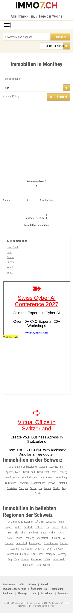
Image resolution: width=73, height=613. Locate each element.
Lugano (64, 543)
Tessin (33, 488)
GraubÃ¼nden (29, 477)
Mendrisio (39, 548)
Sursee (64, 527)
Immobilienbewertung (14, 588)
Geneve (10, 257)
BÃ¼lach (28, 527)
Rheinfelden (42, 537)
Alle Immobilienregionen (20, 521)
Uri (40, 488)
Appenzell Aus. (13, 472)
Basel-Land (29, 472)
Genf (8, 477)
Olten (38, 564)
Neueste (40, 218)
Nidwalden (10, 482)
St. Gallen (12, 488)
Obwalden (24, 482)
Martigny (50, 554)
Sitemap (22, 593)
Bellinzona (26, 548)
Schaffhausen (38, 482)
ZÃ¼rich (36, 493)
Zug (64, 488)
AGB (21, 584)
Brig (10, 559)
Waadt (10, 267)
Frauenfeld (21, 543)
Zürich (10, 272)
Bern (9, 252)
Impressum (9, 584)
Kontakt (45, 584)
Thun (23, 532)
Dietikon (39, 527)
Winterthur (51, 521)
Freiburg (63, 472)
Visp (16, 559)
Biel (17, 532)
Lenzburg (29, 537)
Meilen (18, 527)
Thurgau (23, 488)
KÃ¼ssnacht (59, 559)
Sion (33, 554)
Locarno (14, 548)
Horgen (8, 527)
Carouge (58, 548)
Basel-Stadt (43, 472)
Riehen (52, 532)
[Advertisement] (36, 142)
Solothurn (63, 482)
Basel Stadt (13, 247)
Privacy (32, 584)
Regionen (8, 593)
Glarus (16, 477)
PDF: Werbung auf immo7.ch (41, 605)
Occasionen (47, 593)
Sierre (41, 554)
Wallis (56, 488)
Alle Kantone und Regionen (23, 466)
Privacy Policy (11, 96)
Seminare (63, 593)
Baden (19, 537)
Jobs (33, 593)
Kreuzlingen (35, 543)
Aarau (10, 537)
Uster (61, 521)
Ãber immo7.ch (39, 588)
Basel (44, 532)
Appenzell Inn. (56, 466)
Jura (41, 477)
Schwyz (51, 482)
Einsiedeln (36, 559)
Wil (64, 537)
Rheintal (9, 543)
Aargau (43, 466)
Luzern (10, 262)
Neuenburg (61, 477)
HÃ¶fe (47, 559)
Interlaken (34, 532)
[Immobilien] (36, 5)
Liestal (61, 532)
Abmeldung (57, 588)
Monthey (61, 554)
